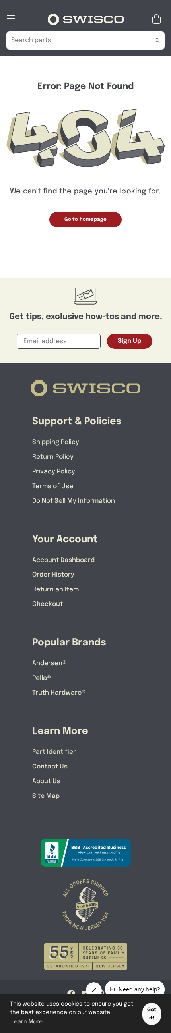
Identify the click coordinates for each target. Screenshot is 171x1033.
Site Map (46, 796)
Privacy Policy (53, 471)
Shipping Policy (55, 442)
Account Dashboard (63, 560)
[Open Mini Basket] (158, 19)
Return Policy (53, 457)
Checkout (47, 604)
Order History (53, 575)
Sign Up (130, 341)
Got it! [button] (151, 1014)
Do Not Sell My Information (73, 501)
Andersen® (49, 663)
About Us (46, 781)
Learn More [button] (27, 1022)
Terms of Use (52, 486)
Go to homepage (85, 219)
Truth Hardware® (59, 692)
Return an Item (55, 589)
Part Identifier (54, 752)
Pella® (41, 678)
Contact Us (50, 766)
